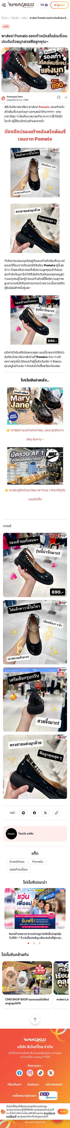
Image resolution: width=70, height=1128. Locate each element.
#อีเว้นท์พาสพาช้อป (16, 107)
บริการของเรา (54, 1084)
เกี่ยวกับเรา (14, 1084)
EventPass (17, 861)
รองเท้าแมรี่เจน (19, 869)
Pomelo (37, 861)
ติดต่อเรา (33, 1084)
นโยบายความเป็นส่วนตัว (35, 1122)
